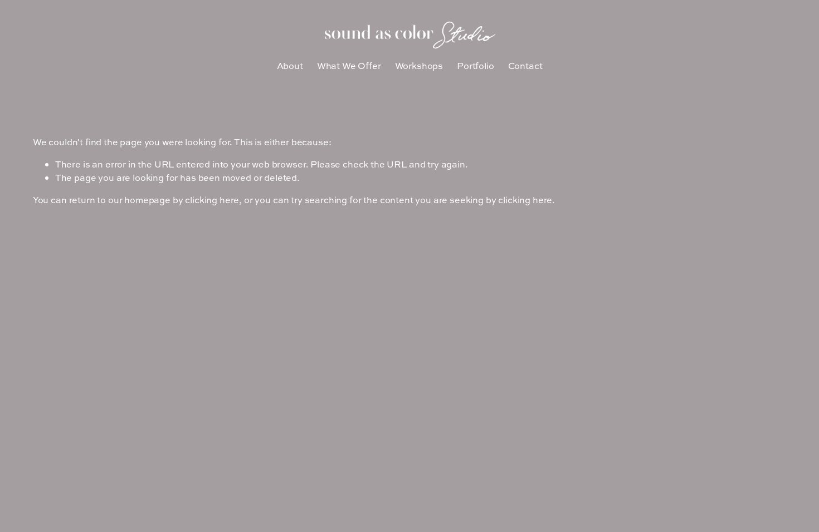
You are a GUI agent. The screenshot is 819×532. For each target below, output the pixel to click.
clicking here (212, 200)
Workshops (419, 66)
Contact (525, 66)
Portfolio (475, 66)
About (290, 66)
